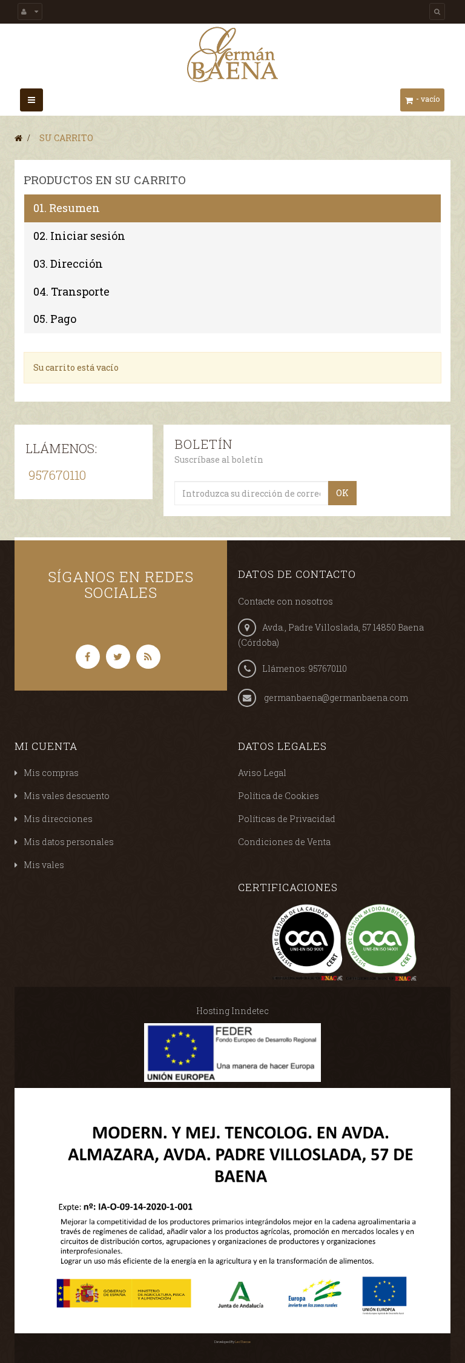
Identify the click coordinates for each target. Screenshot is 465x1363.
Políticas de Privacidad (286, 818)
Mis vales (44, 865)
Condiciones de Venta (284, 841)
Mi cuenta (46, 746)
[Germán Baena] (232, 53)
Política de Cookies (278, 795)
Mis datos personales (69, 841)
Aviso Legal (262, 772)
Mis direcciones (58, 818)
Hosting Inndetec (232, 1010)
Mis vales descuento (67, 795)
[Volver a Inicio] (18, 138)
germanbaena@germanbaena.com (336, 697)
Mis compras (51, 772)
